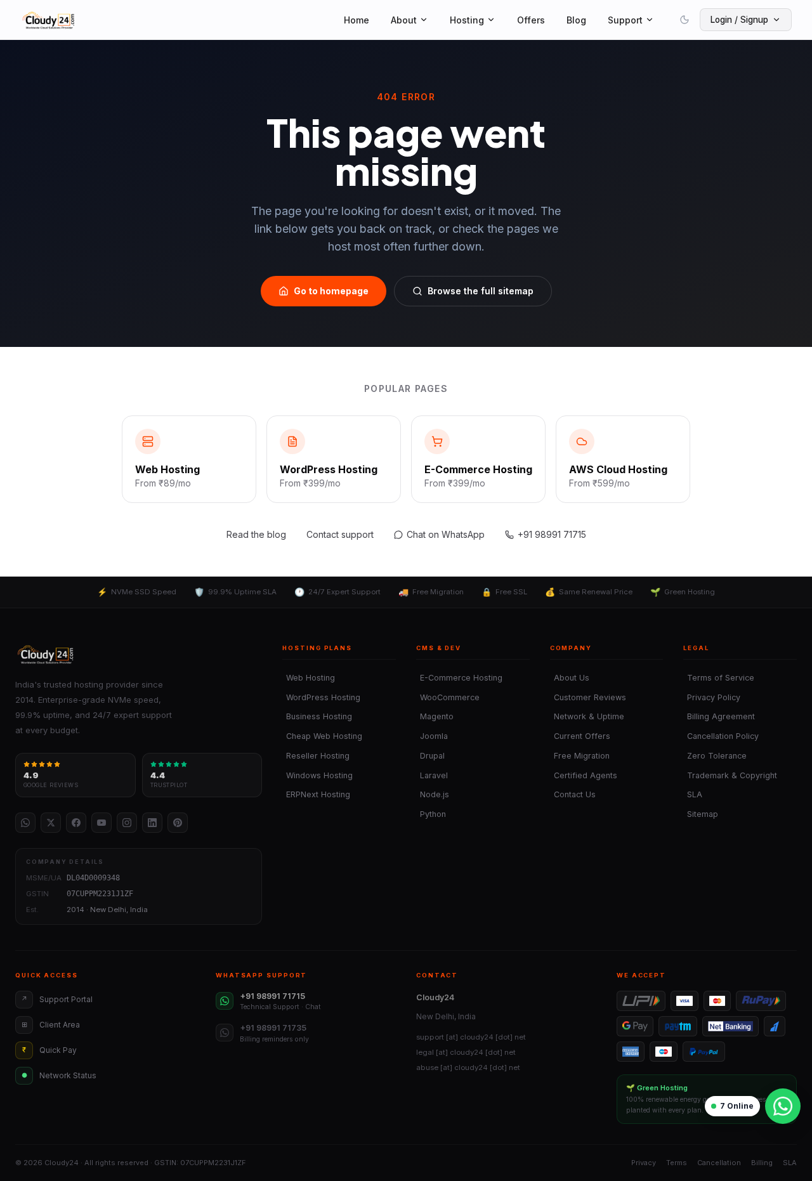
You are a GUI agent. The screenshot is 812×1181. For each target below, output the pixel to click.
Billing (762, 1162)
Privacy (643, 1162)
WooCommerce (448, 697)
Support (625, 20)
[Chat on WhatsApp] (783, 1106)
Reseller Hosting (316, 755)
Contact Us (573, 794)
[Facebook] (76, 822)
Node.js (432, 794)
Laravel (432, 775)
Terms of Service (718, 677)
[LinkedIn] (152, 822)
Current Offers (580, 736)
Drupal (430, 755)
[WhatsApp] (25, 822)
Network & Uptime (587, 716)
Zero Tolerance (715, 755)
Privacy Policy (711, 697)
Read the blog (256, 534)
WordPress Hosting (321, 697)
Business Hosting (317, 716)
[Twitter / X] (51, 822)
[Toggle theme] (684, 20)
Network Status (59, 1075)
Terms (676, 1162)
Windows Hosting (317, 775)
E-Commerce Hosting (459, 677)
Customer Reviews (588, 697)
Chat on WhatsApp (446, 534)
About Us (569, 677)
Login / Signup (739, 20)
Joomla (432, 736)
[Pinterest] (177, 822)
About (404, 20)
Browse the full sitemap (481, 290)
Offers (531, 20)
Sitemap (700, 814)
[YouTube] (101, 822)
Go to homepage (331, 290)
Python (431, 814)
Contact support (340, 534)
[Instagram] (127, 822)
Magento (435, 716)
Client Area (51, 1024)
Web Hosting (308, 677)
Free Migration (580, 755)
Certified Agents (583, 775)
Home (356, 20)
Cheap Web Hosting (322, 736)
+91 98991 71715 (552, 534)
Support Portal (57, 999)
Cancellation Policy (721, 736)
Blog (576, 20)
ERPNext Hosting (316, 794)
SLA (692, 794)
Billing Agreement (719, 716)
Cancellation (719, 1162)
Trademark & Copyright (730, 775)
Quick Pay (49, 1050)
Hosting (467, 20)
